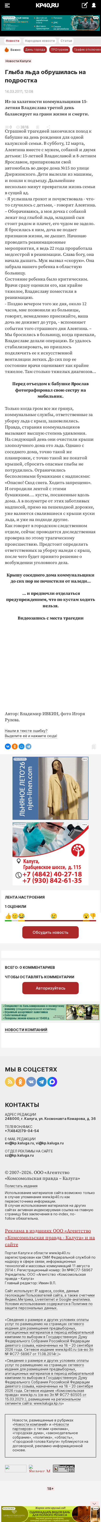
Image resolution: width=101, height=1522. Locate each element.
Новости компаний (26, 1029)
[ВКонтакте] (8, 746)
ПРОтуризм (59, 49)
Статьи (66, 41)
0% (8, 916)
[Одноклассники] (15, 746)
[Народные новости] (85, 5)
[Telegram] (28, 746)
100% (53, 916)
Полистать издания (21, 1186)
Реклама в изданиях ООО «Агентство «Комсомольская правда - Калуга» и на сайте (50, 1238)
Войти (93, 5)
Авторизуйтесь (50, 988)
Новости (12, 41)
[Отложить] (37, 127)
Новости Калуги (18, 61)
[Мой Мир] (22, 746)
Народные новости (40, 41)
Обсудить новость (50, 932)
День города (35, 49)
